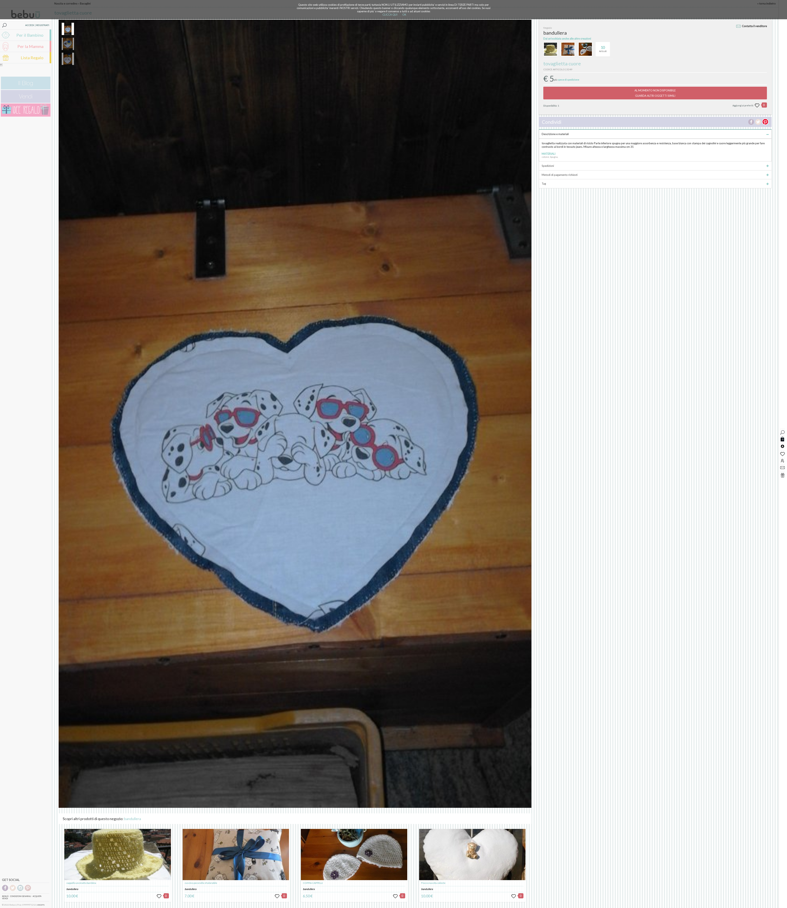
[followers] (782, 460)
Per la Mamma (30, 46)
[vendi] (25, 101)
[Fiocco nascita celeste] (472, 854)
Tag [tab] (544, 183)
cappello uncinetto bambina (81, 882)
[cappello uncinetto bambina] (117, 854)
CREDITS (40, 905)
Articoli (603, 49)
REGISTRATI (42, 25)
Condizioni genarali (20, 896)
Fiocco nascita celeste (433, 882)
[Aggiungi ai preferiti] (757, 105)
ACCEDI (29, 25)
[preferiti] (782, 453)
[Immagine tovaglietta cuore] (68, 29)
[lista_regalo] (782, 475)
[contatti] (782, 467)
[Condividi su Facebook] (751, 122)
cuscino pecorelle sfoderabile (201, 882)
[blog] (25, 88)
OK (404, 14)
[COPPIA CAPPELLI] (354, 854)
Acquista (37, 896)
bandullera (132, 818)
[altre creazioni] (550, 49)
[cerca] (782, 432)
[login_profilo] (782, 446)
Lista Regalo (32, 57)
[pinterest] (28, 890)
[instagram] (20, 890)
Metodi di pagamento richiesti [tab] (560, 174)
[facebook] (5, 890)
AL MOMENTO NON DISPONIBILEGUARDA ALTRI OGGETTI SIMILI (655, 93)
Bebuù (5, 896)
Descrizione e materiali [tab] (555, 134)
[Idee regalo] (25, 115)
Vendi (5, 898)
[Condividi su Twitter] (758, 122)
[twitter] (13, 890)
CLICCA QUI (389, 14)
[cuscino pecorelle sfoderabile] (236, 854)
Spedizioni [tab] (548, 165)
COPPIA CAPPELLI (313, 882)
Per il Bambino (29, 35)
